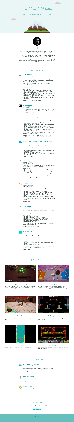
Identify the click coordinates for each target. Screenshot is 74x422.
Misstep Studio (26, 109)
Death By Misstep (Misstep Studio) (41, 371)
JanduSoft (25, 188)
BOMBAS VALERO (26, 165)
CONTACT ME (37, 409)
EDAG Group (27, 79)
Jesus (39, 61)
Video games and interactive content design (32, 381)
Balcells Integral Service (28, 145)
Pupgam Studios (26, 235)
